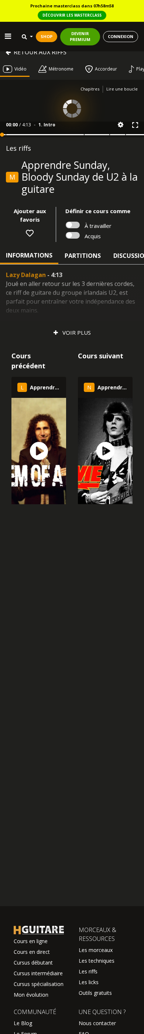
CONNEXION (120, 36)
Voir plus (76, 332)
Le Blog (23, 1023)
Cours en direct (32, 951)
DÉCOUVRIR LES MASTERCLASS (72, 15)
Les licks (89, 982)
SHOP (46, 36)
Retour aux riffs (40, 52)
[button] (120, 125)
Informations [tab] (29, 255)
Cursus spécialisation (39, 983)
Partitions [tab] (83, 256)
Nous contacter (97, 1023)
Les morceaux (96, 949)
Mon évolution (31, 994)
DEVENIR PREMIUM (80, 36)
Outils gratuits (95, 992)
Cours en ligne (31, 941)
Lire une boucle (122, 89)
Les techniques (96, 960)
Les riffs (88, 971)
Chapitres (89, 89)
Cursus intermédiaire (38, 973)
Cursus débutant (33, 962)
